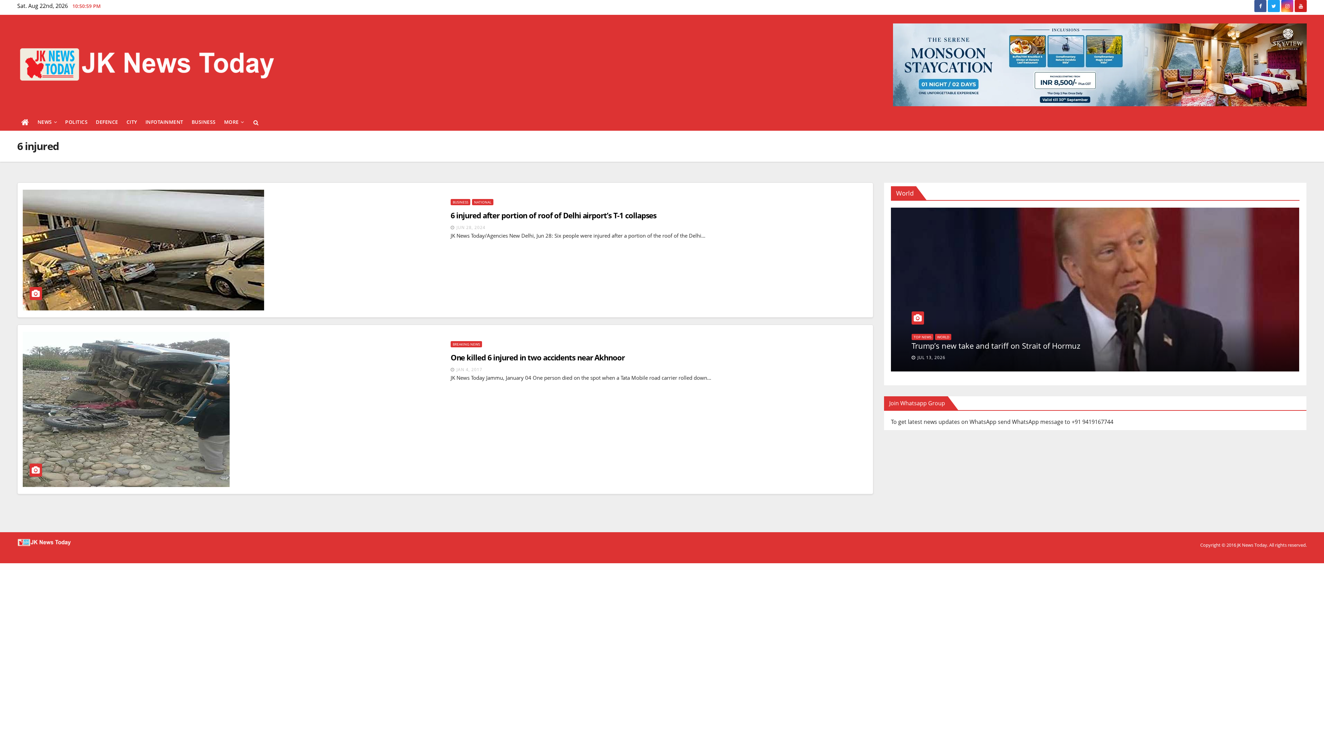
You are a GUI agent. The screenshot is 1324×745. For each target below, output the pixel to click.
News (45, 122)
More (231, 122)
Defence (107, 122)
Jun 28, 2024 (471, 227)
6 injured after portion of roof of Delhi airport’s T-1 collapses (554, 215)
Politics (76, 122)
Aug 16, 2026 (932, 357)
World (920, 337)
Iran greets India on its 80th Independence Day (995, 345)
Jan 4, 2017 (469, 369)
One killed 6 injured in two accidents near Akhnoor (538, 357)
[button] (256, 122)
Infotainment (164, 122)
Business (204, 122)
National (482, 202)
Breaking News (466, 344)
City (132, 122)
